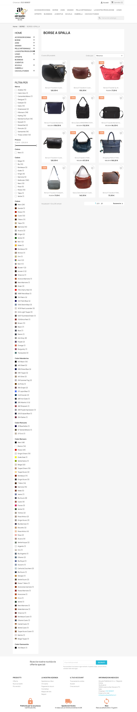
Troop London (24, 135)
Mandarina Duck (25, 119)
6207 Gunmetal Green (27, 316)
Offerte (15, 681)
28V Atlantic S (24, 403)
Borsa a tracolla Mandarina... (54, 123)
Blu (20, 164)
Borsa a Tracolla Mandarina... (111, 123)
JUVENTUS (58, 14)
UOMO (119, 10)
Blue (20, 331)
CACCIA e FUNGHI (92, 14)
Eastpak (22, 103)
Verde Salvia (23, 461)
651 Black (23, 362)
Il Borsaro (23, 112)
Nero (21, 153)
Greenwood (23, 109)
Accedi (72, 684)
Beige (21, 161)
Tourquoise (23, 353)
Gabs (21, 106)
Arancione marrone (26, 587)
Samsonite (23, 132)
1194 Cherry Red (25, 290)
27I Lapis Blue (24, 391)
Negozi (43, 694)
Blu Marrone (23, 524)
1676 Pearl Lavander (26, 308)
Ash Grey (22, 338)
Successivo (118, 203)
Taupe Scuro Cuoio (26, 632)
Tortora (22, 513)
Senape (22, 576)
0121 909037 (25, 2)
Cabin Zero (23, 93)
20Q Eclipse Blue (25, 414)
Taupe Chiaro (24, 468)
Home (18, 33)
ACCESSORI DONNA (42, 10)
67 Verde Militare (25, 430)
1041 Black (22, 648)
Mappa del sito (46, 692)
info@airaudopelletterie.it (107, 695)
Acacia (21, 231)
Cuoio (21, 216)
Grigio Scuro (23, 480)
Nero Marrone (24, 283)
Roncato (22, 128)
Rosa (21, 187)
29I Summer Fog (25, 380)
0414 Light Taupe (25, 312)
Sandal (21, 208)
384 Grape (23, 388)
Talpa (21, 193)
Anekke (22, 90)
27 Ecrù (21, 434)
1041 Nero (22, 297)
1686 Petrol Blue (24, 294)
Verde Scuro (23, 580)
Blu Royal (22, 561)
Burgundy (22, 349)
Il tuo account (77, 678)
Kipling (22, 116)
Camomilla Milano (25, 96)
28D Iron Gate (24, 399)
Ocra (21, 598)
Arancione (22, 594)
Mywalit (22, 122)
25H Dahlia (23, 417)
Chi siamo (44, 684)
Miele (21, 245)
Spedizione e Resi (47, 681)
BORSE (55, 10)
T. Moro (22, 483)
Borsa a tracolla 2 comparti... (54, 193)
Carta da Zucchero (26, 569)
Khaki (21, 286)
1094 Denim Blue (25, 305)
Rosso (21, 190)
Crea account (74, 686)
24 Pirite (22, 384)
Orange (22, 346)
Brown (21, 323)
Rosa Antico (23, 517)
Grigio (21, 174)
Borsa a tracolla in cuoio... (54, 88)
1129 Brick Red (24, 320)
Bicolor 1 (22, 268)
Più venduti (16, 686)
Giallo (21, 171)
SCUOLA (68, 14)
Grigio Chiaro (24, 454)
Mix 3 (21, 264)
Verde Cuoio (23, 628)
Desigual (22, 100)
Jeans (21, 494)
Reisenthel (23, 125)
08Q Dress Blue (24, 369)
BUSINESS (48, 14)
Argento (22, 546)
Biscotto (22, 528)
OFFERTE (38, 14)
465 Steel (22, 365)
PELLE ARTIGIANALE (84, 10)
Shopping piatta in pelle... (111, 158)
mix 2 (21, 260)
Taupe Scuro (23, 472)
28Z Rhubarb (23, 406)
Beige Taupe (23, 639)
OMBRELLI (78, 14)
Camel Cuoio (23, 624)
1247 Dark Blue (24, 301)
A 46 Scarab (23, 395)
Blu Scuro (22, 498)
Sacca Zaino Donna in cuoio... (83, 193)
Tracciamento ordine (77, 681)
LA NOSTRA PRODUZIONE (104, 10)
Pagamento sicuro (47, 686)
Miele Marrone (24, 609)
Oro (20, 257)
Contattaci (45, 689)
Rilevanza (109, 55)
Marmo (21, 635)
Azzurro (22, 565)
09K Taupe (23, 373)
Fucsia (21, 506)
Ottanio (22, 557)
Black (21, 327)
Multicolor (23, 180)
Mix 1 (21, 242)
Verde (21, 196)
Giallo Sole (22, 457)
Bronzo (21, 253)
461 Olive (22, 377)
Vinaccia (22, 275)
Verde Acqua (24, 543)
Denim (21, 334)
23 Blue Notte (24, 426)
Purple (21, 342)
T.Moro (21, 220)
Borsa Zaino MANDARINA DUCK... (83, 123)
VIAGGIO (70, 10)
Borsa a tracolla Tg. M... (111, 88)
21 (102, 203)
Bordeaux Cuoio (25, 617)
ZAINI (62, 10)
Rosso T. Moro (24, 583)
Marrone (22, 177)
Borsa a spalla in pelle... (83, 158)
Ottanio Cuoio (24, 620)
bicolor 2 (22, 271)
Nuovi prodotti (18, 684)
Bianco (22, 446)
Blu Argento (23, 554)
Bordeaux (22, 167)
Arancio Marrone (25, 279)
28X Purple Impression (27, 410)
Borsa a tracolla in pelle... (111, 193)
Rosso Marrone (24, 591)
